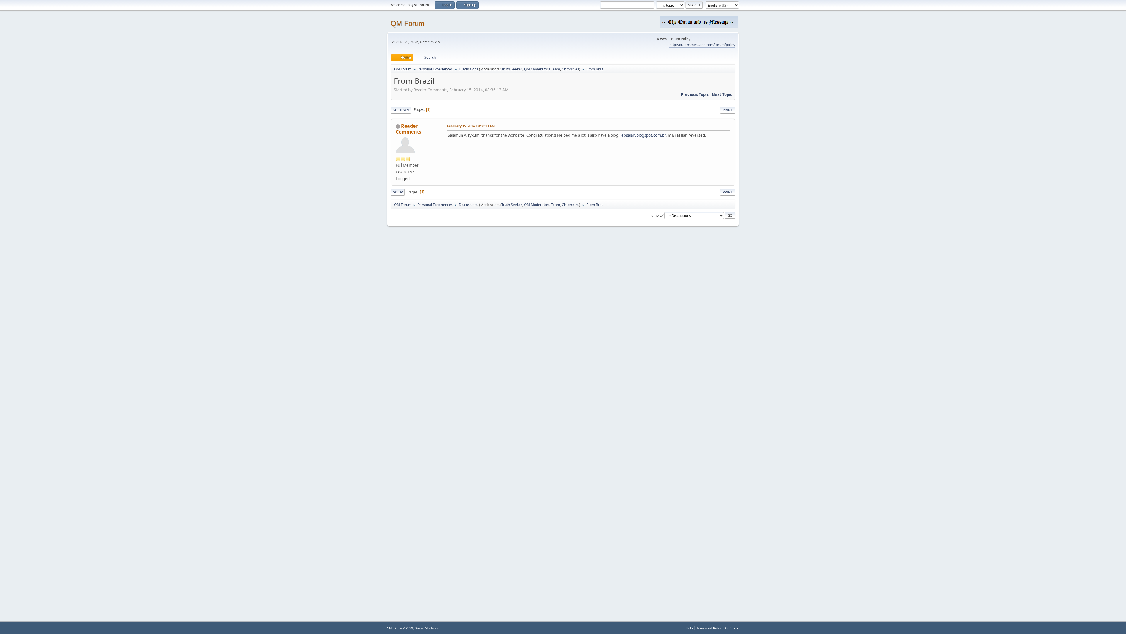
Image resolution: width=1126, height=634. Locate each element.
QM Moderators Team (542, 69)
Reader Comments (408, 129)
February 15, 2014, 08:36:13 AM (471, 126)
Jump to (656, 215)
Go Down (401, 110)
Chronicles (570, 69)
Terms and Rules (709, 628)
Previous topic (695, 94)
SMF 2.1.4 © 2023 (400, 628)
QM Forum (407, 23)
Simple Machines (427, 628)
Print (727, 110)
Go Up (398, 192)
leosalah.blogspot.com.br (643, 135)
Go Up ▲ (732, 628)
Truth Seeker (511, 69)
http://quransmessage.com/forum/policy (702, 44)
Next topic (722, 94)
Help (689, 628)
